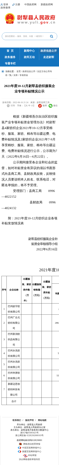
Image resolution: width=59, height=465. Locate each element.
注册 (17, 4)
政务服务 (10, 57)
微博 (45, 105)
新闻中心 (29, 50)
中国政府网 (30, 4)
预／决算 (13, 75)
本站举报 (32, 455)
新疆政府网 (47, 4)
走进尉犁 (48, 57)
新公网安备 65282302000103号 (29, 435)
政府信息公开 (49, 50)
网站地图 (42, 420)
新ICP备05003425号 (29, 433)
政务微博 (5, 7)
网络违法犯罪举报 (31, 444)
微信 (55, 105)
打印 (13, 105)
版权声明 (29, 420)
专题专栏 (10, 63)
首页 (18, 71)
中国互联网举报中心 (31, 448)
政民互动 (29, 57)
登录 (5, 4)
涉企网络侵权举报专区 (29, 459)
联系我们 (17, 420)
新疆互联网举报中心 (31, 451)
